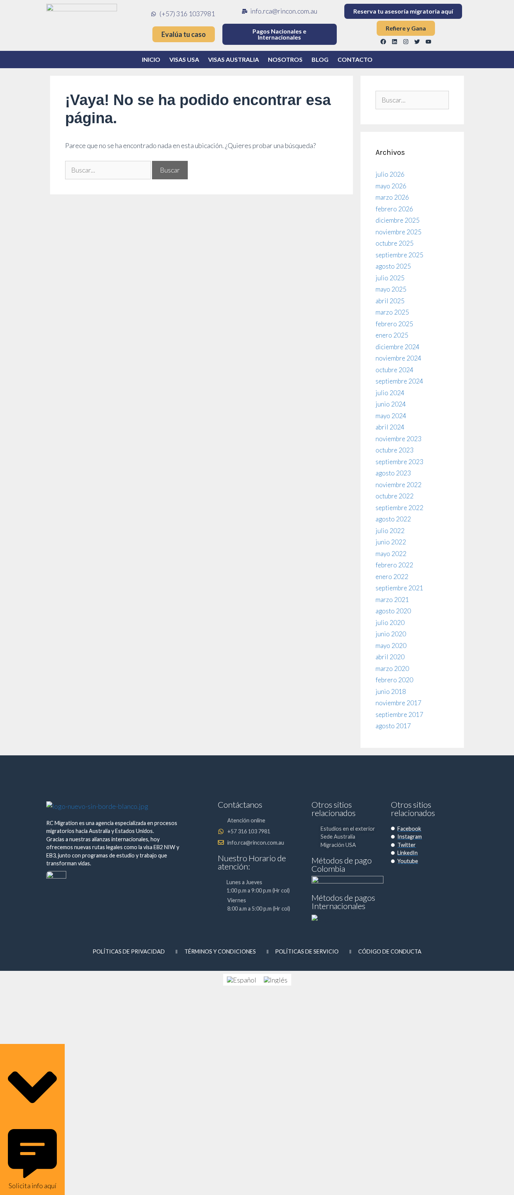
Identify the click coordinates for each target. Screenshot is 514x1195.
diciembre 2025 (398, 220)
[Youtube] (428, 41)
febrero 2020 (394, 680)
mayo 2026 (391, 186)
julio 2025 (390, 278)
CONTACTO (355, 59)
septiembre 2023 (399, 462)
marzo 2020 (392, 668)
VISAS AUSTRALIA (233, 59)
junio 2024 (391, 404)
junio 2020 (391, 634)
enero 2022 (392, 577)
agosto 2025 (393, 266)
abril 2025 (390, 301)
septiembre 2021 (399, 588)
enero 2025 (392, 335)
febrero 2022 (394, 565)
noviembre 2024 (398, 358)
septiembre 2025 (399, 255)
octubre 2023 (395, 450)
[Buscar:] (108, 170)
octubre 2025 (395, 243)
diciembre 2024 (398, 347)
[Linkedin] (394, 41)
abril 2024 (390, 427)
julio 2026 (390, 174)
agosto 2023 (393, 473)
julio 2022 (390, 531)
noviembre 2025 (398, 232)
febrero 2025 (394, 324)
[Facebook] (383, 41)
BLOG (320, 59)
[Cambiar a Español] (241, 980)
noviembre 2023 (398, 439)
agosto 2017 (393, 726)
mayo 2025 (391, 289)
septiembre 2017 (399, 714)
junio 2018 (391, 691)
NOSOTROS (285, 59)
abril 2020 (390, 657)
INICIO (151, 59)
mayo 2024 (391, 416)
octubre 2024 (395, 370)
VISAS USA (184, 59)
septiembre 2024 (399, 381)
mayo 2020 (391, 645)
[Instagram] (406, 41)
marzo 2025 (392, 312)
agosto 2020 (393, 611)
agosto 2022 (393, 519)
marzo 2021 (392, 600)
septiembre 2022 (399, 508)
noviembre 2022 (398, 485)
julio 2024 (390, 393)
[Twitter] (417, 41)
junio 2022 (391, 542)
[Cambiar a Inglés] (275, 980)
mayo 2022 (391, 554)
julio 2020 (390, 623)
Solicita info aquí (32, 1185)
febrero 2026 (394, 209)
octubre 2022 (395, 496)
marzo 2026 (392, 197)
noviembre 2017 (398, 703)
